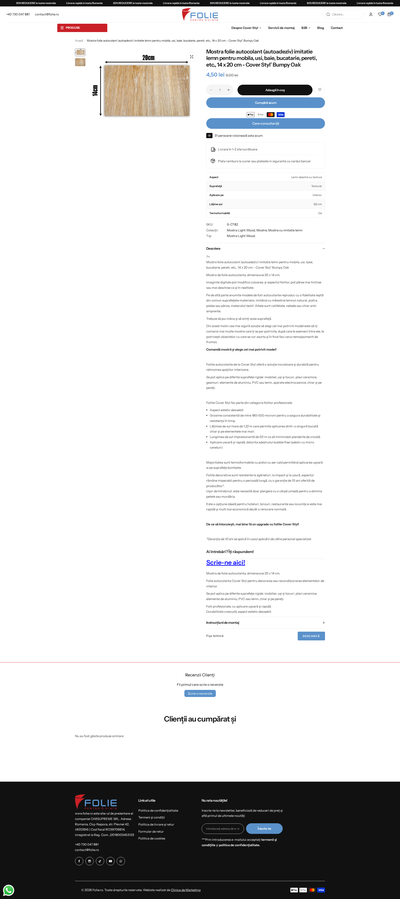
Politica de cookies (151, 838)
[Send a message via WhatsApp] (8, 890)
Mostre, (262, 230)
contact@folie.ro (87, 850)
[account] (370, 14)
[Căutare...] (328, 14)
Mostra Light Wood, (241, 230)
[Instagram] (89, 861)
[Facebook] (79, 861)
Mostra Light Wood (241, 236)
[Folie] (200, 14)
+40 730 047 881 (87, 844)
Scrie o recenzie (200, 693)
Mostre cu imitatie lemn (285, 230)
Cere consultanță (265, 123)
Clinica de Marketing (186, 890)
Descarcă (311, 636)
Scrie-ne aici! (225, 562)
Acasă (79, 40)
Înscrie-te (264, 829)
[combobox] (343, 14)
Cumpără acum (265, 103)
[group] (144, 90)
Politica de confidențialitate (158, 810)
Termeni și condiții (151, 817)
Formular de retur (151, 831)
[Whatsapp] (121, 861)
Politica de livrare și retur (156, 824)
